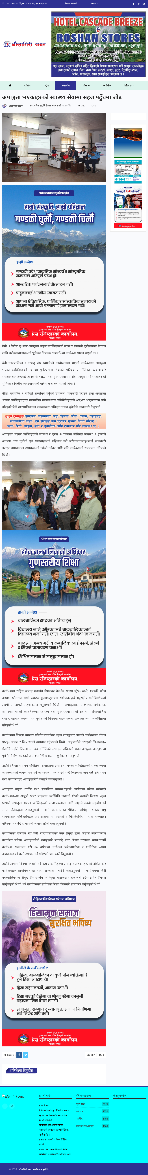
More (94, 3)
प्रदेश (46, 85)
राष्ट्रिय (27, 85)
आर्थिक (107, 85)
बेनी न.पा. (80, 1111)
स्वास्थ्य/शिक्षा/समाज (84, 1126)
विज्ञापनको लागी (71, 3)
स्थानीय (66, 85)
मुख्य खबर (80, 1103)
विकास (86, 85)
